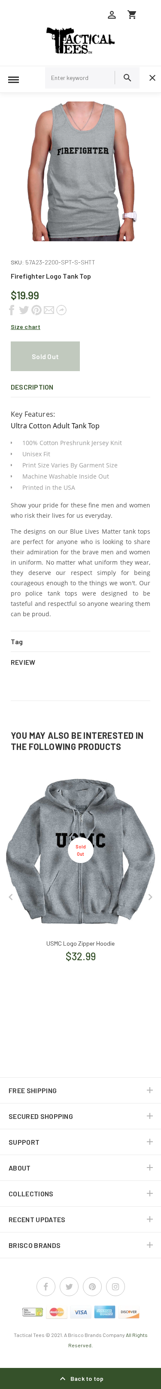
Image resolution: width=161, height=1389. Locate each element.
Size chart (25, 326)
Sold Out (45, 356)
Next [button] (150, 897)
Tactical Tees (29, 1335)
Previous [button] (10, 897)
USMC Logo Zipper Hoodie (80, 943)
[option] (80, 171)
